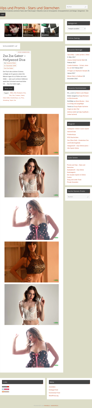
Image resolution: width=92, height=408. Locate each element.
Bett (15, 93)
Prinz (22, 98)
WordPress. (54, 405)
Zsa (15, 100)
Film (13, 95)
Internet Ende (71, 131)
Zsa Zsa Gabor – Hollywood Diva (14, 58)
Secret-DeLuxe (28, 35)
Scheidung (6, 100)
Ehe (10, 95)
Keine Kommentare (24, 52)
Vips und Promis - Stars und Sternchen (29, 7)
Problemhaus (71, 134)
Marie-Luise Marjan (82, 93)
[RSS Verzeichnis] (5, 392)
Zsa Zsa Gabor (8, 68)
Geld (4, 98)
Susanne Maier (11, 63)
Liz (19, 98)
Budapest (20, 93)
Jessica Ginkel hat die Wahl (76, 60)
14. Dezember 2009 (10, 65)
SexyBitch (8, 35)
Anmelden (52, 387)
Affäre (11, 93)
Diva (24, 93)
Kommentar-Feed (54, 393)
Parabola (47, 405)
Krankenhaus (14, 98)
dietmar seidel (71, 112)
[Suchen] (85, 7)
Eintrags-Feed (53, 390)
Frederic (17, 95)
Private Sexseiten (72, 182)
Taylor (11, 100)
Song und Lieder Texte (74, 179)
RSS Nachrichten (72, 137)
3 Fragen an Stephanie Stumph (77, 71)
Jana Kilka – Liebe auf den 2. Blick (78, 54)
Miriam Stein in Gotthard (75, 76)
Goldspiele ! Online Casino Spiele (78, 129)
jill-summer (45, 35)
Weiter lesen (8, 88)
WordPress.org (53, 395)
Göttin (8, 98)
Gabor (22, 95)
